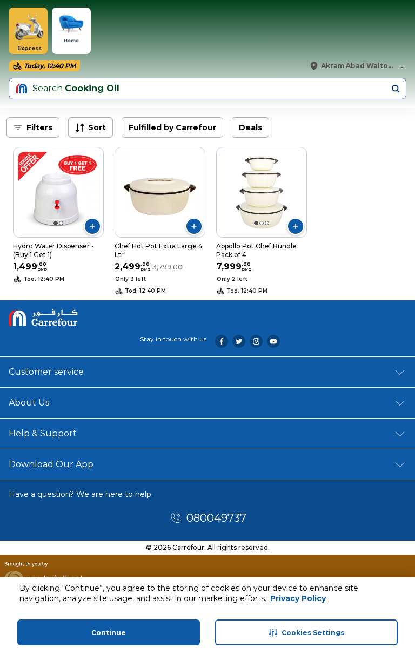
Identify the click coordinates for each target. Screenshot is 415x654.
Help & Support (43, 433)
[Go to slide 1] (55, 223)
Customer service (46, 372)
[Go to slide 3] (267, 223)
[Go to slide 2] (61, 223)
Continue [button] (108, 633)
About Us (29, 402)
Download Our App (51, 464)
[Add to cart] (92, 226)
